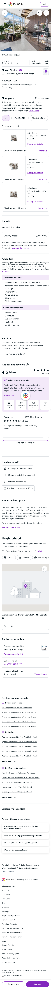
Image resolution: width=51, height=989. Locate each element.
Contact (37, 984)
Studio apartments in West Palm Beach (17, 708)
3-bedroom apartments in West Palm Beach (19, 722)
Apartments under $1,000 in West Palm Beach (19, 737)
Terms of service (8, 945)
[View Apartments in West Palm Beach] (5, 13)
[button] (25, 30)
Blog (3, 903)
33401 (41, 551)
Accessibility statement (10, 958)
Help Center (6, 899)
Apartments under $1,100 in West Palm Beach (19, 742)
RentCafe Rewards (9, 924)
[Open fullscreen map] (44, 569)
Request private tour (11, 527)
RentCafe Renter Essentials (12, 928)
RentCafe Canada (9, 920)
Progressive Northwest (28, 868)
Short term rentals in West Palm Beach (17, 782)
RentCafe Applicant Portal (12, 933)
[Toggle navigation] (5, 4)
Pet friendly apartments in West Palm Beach (19, 773)
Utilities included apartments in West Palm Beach (20, 778)
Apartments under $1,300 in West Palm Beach (19, 751)
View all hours (40, 674)
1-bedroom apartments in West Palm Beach (19, 712)
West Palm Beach (9, 868)
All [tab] (6, 118)
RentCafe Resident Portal (11, 937)
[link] (44, 4)
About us (5, 890)
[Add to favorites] (39, 13)
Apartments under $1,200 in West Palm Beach (19, 746)
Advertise (5, 907)
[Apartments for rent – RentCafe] (24, 4)
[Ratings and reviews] (27, 364)
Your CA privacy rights (10, 954)
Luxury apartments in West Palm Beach (17, 787)
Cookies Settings (8, 962)
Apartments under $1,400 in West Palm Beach (19, 756)
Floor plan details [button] (35, 144)
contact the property (21, 248)
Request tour (13, 984)
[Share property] (46, 13)
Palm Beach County (29, 865)
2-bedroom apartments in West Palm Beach (19, 717)
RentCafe (5, 865)
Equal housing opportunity (12, 975)
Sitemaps (5, 911)
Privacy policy (7, 949)
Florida (15, 865)
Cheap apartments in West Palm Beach (17, 792)
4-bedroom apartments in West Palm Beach (19, 726)
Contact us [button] (42, 150)
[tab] (20, 118)
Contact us (6, 894)
